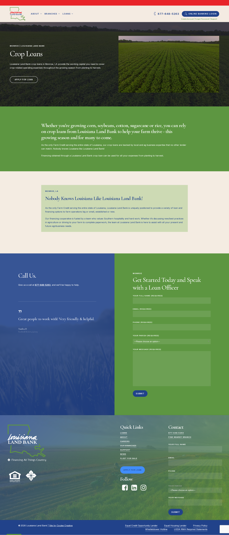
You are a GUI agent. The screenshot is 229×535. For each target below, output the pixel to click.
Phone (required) (142, 322)
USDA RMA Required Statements (190, 529)
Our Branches (128, 446)
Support (125, 450)
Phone (171, 471)
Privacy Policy (200, 525)
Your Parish (175, 486)
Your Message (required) (147, 349)
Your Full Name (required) (148, 296)
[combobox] (172, 341)
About (124, 437)
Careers (125, 441)
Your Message (176, 497)
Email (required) (142, 309)
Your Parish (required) (146, 335)
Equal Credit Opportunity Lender (141, 525)
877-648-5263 (176, 433)
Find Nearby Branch (179, 437)
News (123, 454)
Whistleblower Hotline (156, 529)
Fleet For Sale (128, 458)
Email (171, 458)
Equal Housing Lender (175, 525)
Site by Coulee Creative (61, 525)
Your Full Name (177, 444)
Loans (123, 433)
